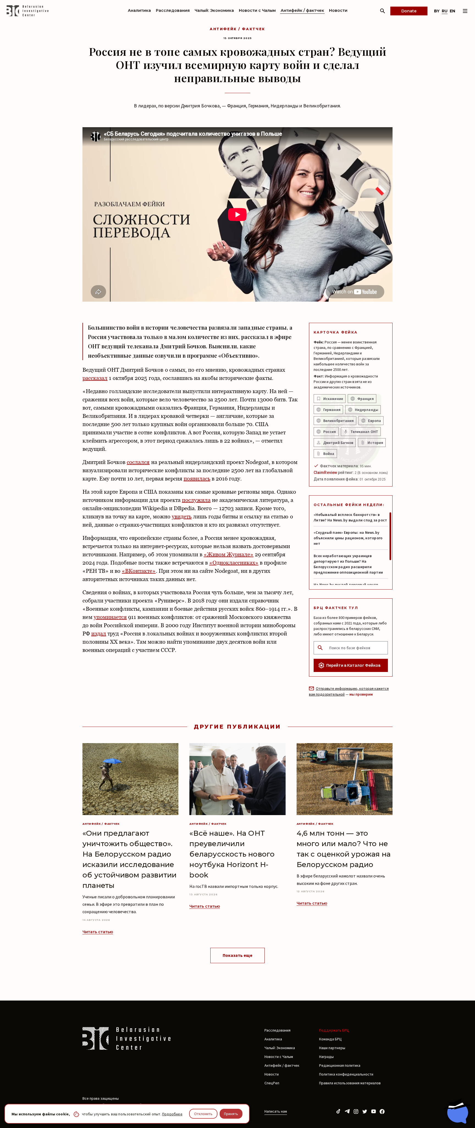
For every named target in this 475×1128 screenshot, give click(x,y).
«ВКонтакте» (139, 571)
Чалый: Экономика (214, 10)
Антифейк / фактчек (302, 10)
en (452, 11)
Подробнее (172, 1114)
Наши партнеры (332, 1047)
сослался (138, 462)
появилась (197, 479)
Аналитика (139, 10)
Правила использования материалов (350, 1082)
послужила (196, 500)
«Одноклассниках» (233, 563)
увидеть (182, 516)
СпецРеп (271, 1082)
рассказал (94, 378)
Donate (408, 11)
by (437, 11)
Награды (326, 1056)
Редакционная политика (339, 1065)
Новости (338, 10)
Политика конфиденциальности (346, 1074)
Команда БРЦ (330, 1039)
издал (98, 633)
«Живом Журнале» (228, 554)
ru (445, 11)
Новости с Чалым (257, 10)
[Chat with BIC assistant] (457, 1111)
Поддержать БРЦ (334, 1030)
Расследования (173, 10)
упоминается (110, 617)
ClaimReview (325, 472)
